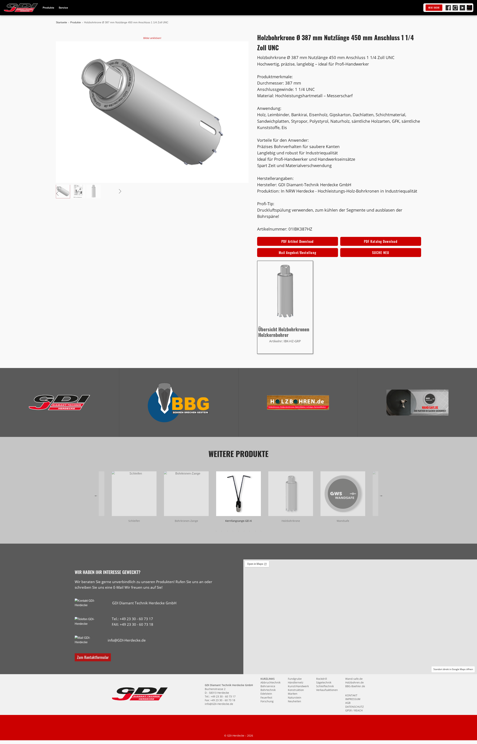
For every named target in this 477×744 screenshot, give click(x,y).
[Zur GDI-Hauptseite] (21, 8)
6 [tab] (244, 531)
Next (381, 495)
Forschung (267, 701)
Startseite (61, 22)
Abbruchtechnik (270, 682)
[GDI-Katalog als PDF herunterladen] (469, 7)
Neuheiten (294, 701)
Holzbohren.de (354, 682)
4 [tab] (233, 531)
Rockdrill (321, 678)
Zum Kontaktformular (93, 657)
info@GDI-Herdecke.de (127, 640)
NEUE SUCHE (434, 7)
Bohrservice (267, 686)
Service (63, 7)
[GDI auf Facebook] (448, 7)
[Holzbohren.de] (298, 403)
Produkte (48, 7)
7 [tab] (250, 531)
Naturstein (294, 697)
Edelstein (266, 693)
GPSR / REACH (354, 710)
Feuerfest (266, 697)
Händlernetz (295, 682)
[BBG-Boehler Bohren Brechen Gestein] (178, 403)
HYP (157, 624)
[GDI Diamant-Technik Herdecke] (59, 403)
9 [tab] (261, 531)
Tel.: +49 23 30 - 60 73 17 (132, 618)
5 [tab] (238, 531)
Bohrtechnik (268, 690)
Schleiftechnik (325, 686)
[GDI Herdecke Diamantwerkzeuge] (59, 403)
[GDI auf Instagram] (455, 7)
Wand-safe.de (354, 678)
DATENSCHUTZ (354, 706)
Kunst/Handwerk (298, 686)
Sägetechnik (323, 682)
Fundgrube (295, 678)
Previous (96, 495)
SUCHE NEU (380, 252)
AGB (347, 703)
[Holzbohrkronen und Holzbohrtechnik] (298, 403)
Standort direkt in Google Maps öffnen (453, 669)
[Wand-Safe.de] (417, 403)
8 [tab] (255, 531)
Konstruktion (296, 690)
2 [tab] (222, 531)
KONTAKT (351, 695)
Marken (292, 693)
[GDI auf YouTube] (462, 7)
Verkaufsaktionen (327, 690)
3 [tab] (227, 531)
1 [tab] (216, 531)
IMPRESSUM (352, 699)
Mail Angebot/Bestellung (297, 252)
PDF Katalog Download (380, 241)
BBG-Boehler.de (355, 686)
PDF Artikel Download (297, 241)
